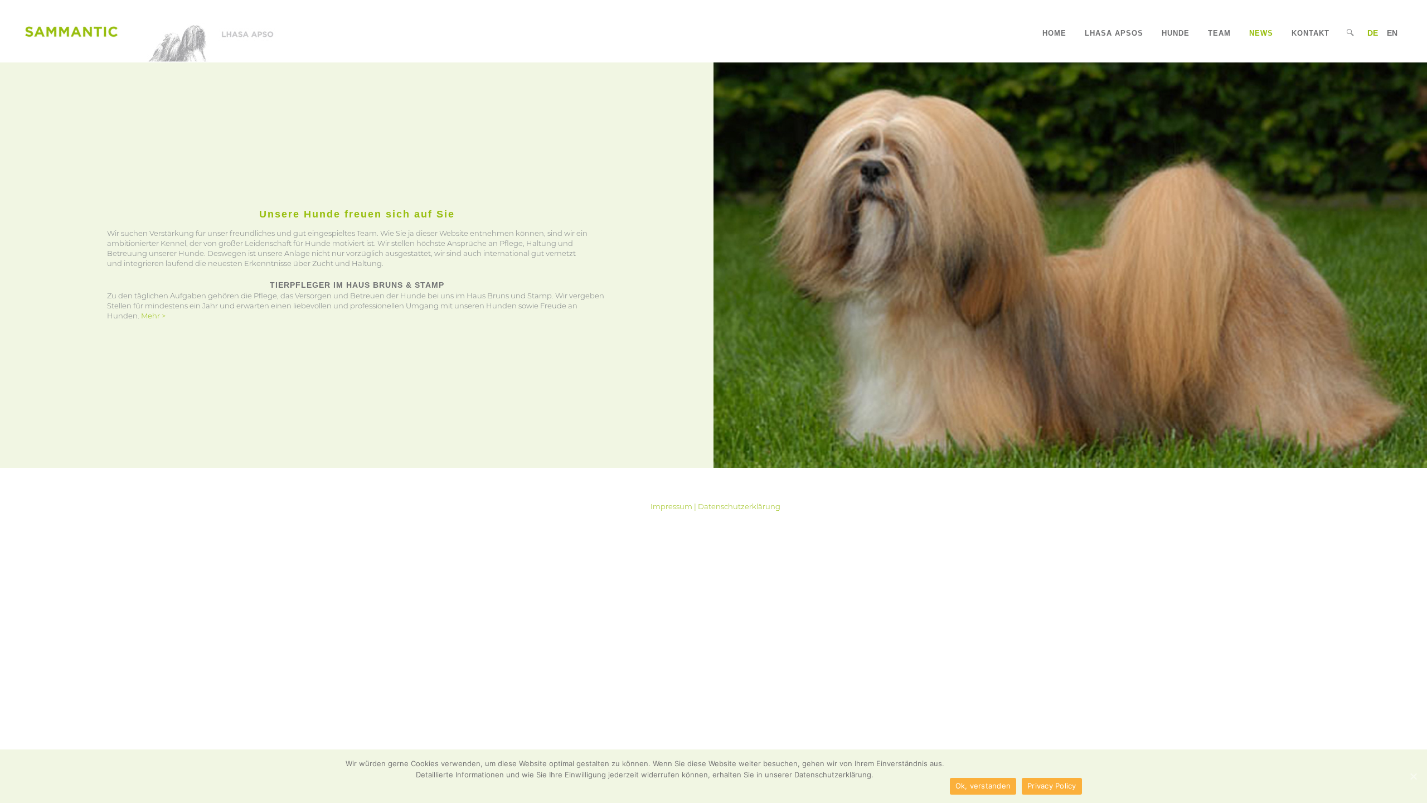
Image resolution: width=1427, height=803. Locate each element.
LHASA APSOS (1114, 33)
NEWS (1261, 33)
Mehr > (153, 315)
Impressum (671, 506)
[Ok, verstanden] (1413, 776)
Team (1219, 33)
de (1372, 32)
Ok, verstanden (983, 785)
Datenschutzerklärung (739, 506)
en (1392, 32)
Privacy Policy (1051, 785)
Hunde (1176, 33)
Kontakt (1310, 33)
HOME (1054, 33)
